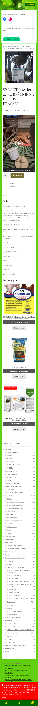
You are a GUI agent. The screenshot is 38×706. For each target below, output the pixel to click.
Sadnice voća (11, 605)
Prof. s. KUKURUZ (14, 578)
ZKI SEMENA (13, 614)
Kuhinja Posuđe (12, 517)
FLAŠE (11, 461)
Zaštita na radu (9, 648)
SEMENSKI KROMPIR (13, 617)
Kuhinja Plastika (12, 514)
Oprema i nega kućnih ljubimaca (16, 548)
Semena (9, 608)
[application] (19, 143)
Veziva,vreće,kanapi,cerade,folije (15, 645)
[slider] (17, 170)
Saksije (9, 480)
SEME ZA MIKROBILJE (16, 611)
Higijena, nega (11, 623)
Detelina (8, 4)
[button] (32, 54)
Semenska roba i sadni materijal (15, 558)
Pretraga (19, 703)
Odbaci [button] (4, 697)
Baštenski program (11, 471)
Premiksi (21, 46)
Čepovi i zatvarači (12, 452)
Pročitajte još (19, 429)
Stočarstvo (14, 46)
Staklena (10, 458)
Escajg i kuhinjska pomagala (15, 502)
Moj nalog (6, 703)
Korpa (29, 701)
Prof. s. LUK (12, 589)
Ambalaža (8, 449)
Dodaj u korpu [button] (19, 328)
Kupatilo (9, 524)
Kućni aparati (11, 511)
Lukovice (9, 564)
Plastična (10, 455)
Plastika (9, 533)
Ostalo (9, 530)
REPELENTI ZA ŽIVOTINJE (15, 493)
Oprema (9, 636)
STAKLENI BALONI (14, 465)
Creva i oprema (11, 477)
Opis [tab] (4, 195)
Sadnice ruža (11, 602)
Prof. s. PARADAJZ (14, 596)
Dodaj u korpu (17, 175)
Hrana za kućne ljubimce (14, 545)
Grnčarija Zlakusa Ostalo (15, 505)
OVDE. (19, 694)
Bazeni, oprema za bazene (13, 486)
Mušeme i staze (12, 527)
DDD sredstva (9, 489)
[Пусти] (5, 170)
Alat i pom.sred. (12, 474)
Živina (7, 651)
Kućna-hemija (9, 539)
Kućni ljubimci (9, 542)
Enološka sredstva (10, 536)
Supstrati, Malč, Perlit (14, 483)
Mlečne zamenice (12, 633)
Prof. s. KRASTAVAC (15, 575)
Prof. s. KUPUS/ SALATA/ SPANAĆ (19, 581)
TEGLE (11, 468)
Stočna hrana (11, 642)
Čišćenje (9, 499)
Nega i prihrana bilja (11, 551)
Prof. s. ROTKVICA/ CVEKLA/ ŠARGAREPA (22, 599)
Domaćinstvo (9, 496)
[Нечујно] (30, 170)
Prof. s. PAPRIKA (14, 592)
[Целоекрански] (33, 170)
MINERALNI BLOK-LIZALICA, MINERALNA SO (20, 630)
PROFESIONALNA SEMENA (15, 567)
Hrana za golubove (12, 627)
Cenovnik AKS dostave (11, 39)
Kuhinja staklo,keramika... (15, 520)
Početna (7, 46)
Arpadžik (10, 561)
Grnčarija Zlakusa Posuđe (15, 508)
